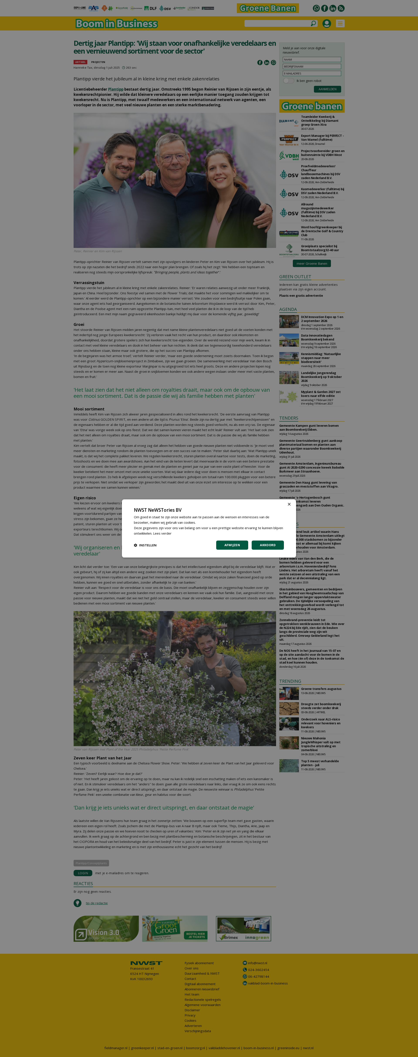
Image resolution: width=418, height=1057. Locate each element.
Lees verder (162, 533)
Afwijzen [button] (232, 545)
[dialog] (209, 528)
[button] (145, 545)
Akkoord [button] (268, 545)
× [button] (289, 504)
